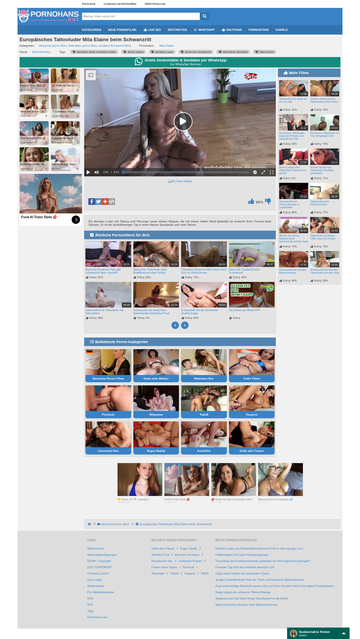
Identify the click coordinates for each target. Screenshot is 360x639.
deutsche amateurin (197, 52)
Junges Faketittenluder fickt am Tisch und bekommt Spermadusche (259, 579)
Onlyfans (233, 29)
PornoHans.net (97, 617)
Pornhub (108, 414)
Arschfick (204, 450)
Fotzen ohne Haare (164, 567)
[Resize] (263, 172)
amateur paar (164, 52)
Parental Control (98, 573)
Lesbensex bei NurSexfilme (120, 3)
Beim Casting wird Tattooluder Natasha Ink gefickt (292, 170)
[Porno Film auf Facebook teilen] (91, 201)
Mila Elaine (166, 45)
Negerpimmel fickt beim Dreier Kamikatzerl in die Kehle (251, 598)
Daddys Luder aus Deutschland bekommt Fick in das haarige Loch (259, 548)
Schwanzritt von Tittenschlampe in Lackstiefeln (289, 204)
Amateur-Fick (160, 554)
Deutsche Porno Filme (108, 378)
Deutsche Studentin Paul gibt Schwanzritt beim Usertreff (103, 271)
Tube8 (204, 414)
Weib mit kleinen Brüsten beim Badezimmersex (246, 604)
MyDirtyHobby (41, 52)
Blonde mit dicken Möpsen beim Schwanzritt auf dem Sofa (293, 238)
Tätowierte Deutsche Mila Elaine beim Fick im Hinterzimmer (204, 271)
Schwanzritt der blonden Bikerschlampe (293, 271)
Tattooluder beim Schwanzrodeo (319, 203)
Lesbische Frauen (190, 561)
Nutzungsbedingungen (102, 554)
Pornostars (259, 29)
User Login (94, 579)
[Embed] (111, 201)
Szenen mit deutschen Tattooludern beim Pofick (324, 100)
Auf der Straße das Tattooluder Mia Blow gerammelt (322, 170)
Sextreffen (177, 29)
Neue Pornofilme (122, 29)
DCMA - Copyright (99, 561)
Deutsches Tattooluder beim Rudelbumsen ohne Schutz (150, 271)
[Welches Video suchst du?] (204, 16)
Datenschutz (95, 548)
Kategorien (91, 29)
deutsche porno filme (53, 45)
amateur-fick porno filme (115, 45)
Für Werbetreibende (100, 592)
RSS (90, 598)
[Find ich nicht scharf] (268, 202)
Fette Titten (252, 378)
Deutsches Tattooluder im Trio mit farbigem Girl (324, 134)
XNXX (205, 573)
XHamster (156, 414)
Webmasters (95, 586)
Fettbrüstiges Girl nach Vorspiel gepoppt (241, 554)
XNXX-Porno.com (155, 3)
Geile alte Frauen (252, 450)
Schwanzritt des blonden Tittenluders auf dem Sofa (324, 271)
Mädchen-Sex (204, 378)
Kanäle (282, 29)
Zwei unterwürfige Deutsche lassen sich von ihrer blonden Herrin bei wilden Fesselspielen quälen (276, 586)
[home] (89, 524)
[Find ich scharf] (251, 202)
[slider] (186, 172)
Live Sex (154, 29)
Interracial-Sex (108, 450)
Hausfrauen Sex (162, 561)
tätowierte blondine (235, 52)
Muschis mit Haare (187, 554)
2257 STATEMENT (99, 567)
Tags (90, 611)
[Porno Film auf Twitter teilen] (98, 201)
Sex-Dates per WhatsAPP (244, 310)
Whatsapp (206, 29)
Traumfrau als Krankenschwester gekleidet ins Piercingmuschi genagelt (262, 561)
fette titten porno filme (82, 45)
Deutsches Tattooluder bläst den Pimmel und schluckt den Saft (292, 136)
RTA (90, 604)
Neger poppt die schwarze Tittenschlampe (243, 592)
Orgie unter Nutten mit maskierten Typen (242, 573)
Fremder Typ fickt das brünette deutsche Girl (244, 567)
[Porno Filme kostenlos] (49, 23)
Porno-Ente (88, 3)
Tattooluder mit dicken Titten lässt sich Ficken (323, 237)
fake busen (266, 52)
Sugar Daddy (156, 450)
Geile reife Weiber (156, 378)
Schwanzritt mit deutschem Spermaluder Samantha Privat (151, 312)
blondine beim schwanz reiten (96, 52)
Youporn (252, 414)
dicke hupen (135, 52)
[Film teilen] (105, 201)
